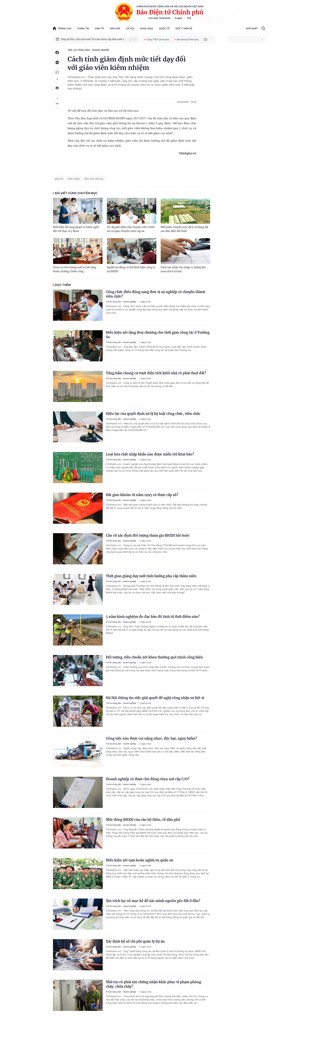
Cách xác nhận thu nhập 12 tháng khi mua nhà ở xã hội (183, 269)
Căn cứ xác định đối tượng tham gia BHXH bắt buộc (148, 535)
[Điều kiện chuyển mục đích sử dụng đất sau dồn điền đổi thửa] (185, 211)
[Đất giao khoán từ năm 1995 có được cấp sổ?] (78, 508)
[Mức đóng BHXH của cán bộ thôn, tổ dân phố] (78, 833)
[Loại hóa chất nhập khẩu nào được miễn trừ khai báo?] (78, 467)
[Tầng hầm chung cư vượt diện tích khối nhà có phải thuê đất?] (78, 386)
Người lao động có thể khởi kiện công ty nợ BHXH (131, 269)
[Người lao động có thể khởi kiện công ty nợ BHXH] (131, 251)
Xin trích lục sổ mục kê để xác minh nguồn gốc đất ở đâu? (153, 901)
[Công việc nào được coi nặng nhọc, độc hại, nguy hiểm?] (78, 751)
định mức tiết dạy (94, 178)
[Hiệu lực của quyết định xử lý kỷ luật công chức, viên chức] (78, 427)
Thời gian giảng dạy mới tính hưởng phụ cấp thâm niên (151, 576)
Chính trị (83, 28)
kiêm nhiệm (74, 178)
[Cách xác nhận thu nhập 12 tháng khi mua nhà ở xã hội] (185, 251)
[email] (205, 39)
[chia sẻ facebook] (57, 52)
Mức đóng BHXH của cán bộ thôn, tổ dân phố (143, 820)
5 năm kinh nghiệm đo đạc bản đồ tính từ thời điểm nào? (153, 617)
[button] (130, 39)
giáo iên (59, 178)
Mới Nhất (252, 28)
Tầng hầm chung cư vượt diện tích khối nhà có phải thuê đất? (156, 373)
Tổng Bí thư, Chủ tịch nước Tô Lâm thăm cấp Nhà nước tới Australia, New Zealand (93, 39)
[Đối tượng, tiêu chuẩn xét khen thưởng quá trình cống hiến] (78, 670)
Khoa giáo (146, 28)
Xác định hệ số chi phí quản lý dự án (135, 941)
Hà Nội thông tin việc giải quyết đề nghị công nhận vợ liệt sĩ (155, 698)
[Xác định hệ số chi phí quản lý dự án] (78, 954)
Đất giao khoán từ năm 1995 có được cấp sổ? (142, 495)
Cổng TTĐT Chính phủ (157, 39)
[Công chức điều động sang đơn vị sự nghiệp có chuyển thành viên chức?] (78, 305)
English (178, 18)
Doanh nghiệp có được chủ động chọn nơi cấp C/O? (147, 779)
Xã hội (130, 28)
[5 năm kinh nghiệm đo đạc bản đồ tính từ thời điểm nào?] (78, 630)
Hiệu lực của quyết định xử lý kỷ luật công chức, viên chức (153, 414)
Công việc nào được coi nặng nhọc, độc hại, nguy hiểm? (151, 738)
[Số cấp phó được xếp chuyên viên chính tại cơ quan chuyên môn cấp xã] (131, 211)
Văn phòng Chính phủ (188, 39)
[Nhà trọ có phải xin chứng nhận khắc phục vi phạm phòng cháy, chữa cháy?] (78, 995)
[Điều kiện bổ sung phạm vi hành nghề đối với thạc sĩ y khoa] (78, 211)
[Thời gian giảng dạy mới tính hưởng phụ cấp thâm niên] (78, 589)
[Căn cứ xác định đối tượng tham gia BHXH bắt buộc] (78, 548)
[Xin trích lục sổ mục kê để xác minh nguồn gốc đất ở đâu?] (78, 914)
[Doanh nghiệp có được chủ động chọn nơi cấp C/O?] (78, 792)
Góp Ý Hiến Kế (183, 28)
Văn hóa (115, 28)
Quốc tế (164, 28)
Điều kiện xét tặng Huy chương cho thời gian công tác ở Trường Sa (158, 334)
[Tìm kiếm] (263, 29)
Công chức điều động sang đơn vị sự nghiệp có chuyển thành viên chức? (155, 294)
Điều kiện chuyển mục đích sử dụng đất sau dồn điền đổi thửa (184, 229)
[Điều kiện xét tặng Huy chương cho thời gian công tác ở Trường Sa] (78, 345)
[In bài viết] (57, 88)
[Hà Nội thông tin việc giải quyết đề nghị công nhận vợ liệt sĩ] (78, 711)
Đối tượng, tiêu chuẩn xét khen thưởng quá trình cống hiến (154, 657)
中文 (189, 18)
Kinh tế (99, 28)
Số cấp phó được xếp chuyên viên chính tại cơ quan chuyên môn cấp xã (131, 229)
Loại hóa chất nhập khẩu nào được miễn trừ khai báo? (150, 454)
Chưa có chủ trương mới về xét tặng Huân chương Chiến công (74, 269)
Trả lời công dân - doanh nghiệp (88, 50)
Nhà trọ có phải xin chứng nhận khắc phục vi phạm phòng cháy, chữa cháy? (153, 984)
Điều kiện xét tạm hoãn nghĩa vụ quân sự (139, 860)
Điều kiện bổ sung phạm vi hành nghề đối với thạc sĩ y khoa (76, 229)
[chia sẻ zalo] (57, 62)
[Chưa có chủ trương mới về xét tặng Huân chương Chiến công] (78, 251)
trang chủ (64, 28)
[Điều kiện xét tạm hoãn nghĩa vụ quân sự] (78, 873)
